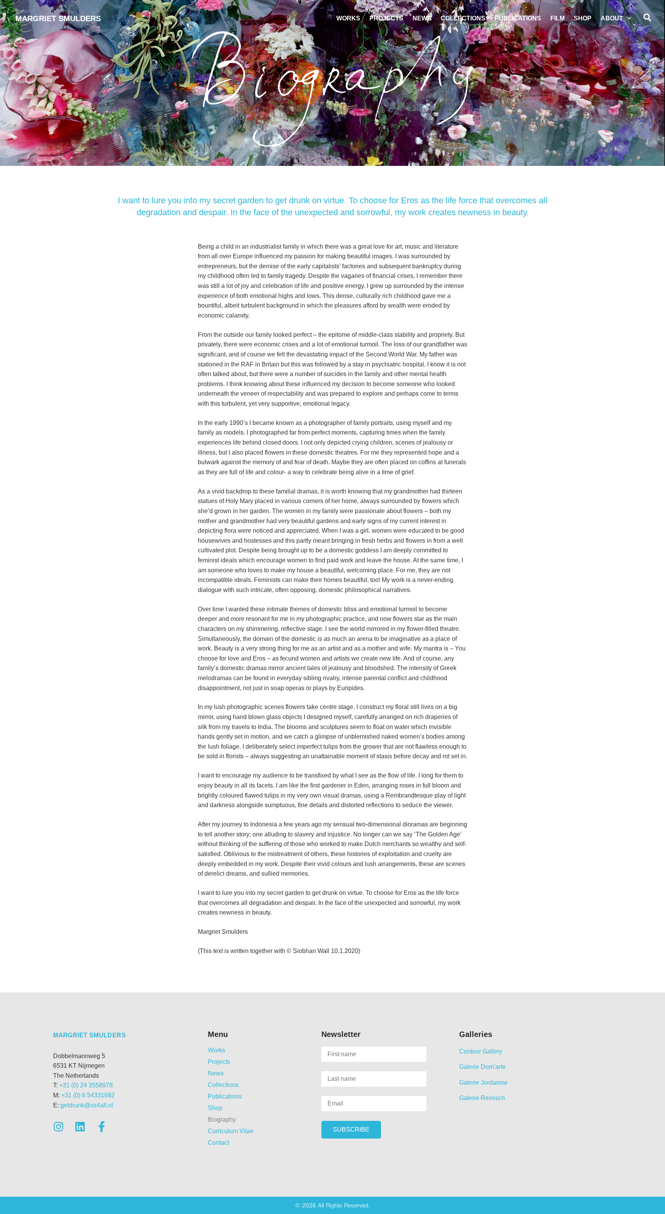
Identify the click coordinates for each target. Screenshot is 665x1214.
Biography (222, 1119)
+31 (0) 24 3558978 (86, 1085)
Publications (518, 18)
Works (348, 18)
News (422, 18)
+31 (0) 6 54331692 (88, 1095)
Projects (386, 18)
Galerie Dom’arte (482, 1067)
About (612, 18)
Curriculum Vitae (231, 1131)
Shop (582, 18)
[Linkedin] (80, 1126)
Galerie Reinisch (482, 1098)
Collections (463, 18)
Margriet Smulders (58, 18)
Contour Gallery (480, 1051)
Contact (218, 1142)
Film (557, 18)
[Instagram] (58, 1126)
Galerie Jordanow (483, 1082)
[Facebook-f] (101, 1126)
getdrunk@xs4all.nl (86, 1105)
